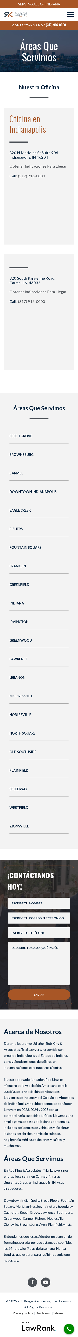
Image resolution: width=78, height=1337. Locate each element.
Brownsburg (21, 454)
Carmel (16, 473)
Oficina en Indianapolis (27, 123)
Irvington (19, 622)
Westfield (18, 808)
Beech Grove (20, 436)
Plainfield (18, 770)
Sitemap (59, 1313)
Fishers (16, 529)
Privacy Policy (23, 1313)
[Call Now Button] (69, 1329)
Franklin (17, 566)
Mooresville (21, 696)
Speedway (18, 789)
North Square (22, 733)
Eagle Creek (20, 510)
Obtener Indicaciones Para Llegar (37, 166)
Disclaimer (43, 1313)
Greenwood (20, 640)
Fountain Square (25, 547)
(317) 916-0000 (56, 24)
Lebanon (17, 677)
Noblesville (20, 715)
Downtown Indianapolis (33, 492)
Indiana (16, 603)
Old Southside (22, 752)
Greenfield (19, 585)
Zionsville (19, 826)
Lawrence (18, 659)
